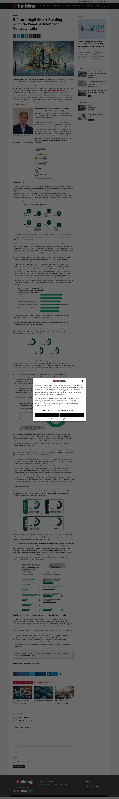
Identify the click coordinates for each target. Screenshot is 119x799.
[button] (81, 381)
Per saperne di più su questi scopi (64, 410)
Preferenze (72, 415)
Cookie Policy (54, 419)
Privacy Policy (63, 419)
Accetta (47, 415)
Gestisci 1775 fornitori (47, 410)
